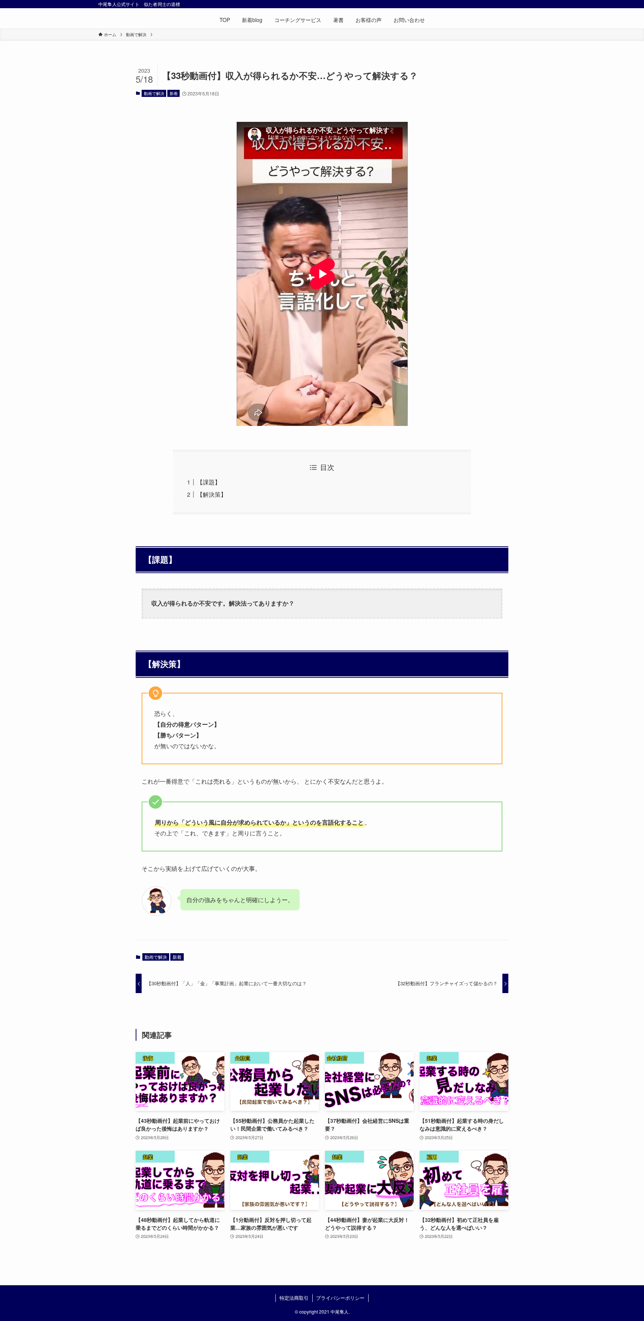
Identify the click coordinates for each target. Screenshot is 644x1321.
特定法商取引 (294, 1297)
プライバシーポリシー (340, 1297)
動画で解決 (154, 93)
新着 (174, 93)
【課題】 (209, 482)
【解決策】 (212, 494)
